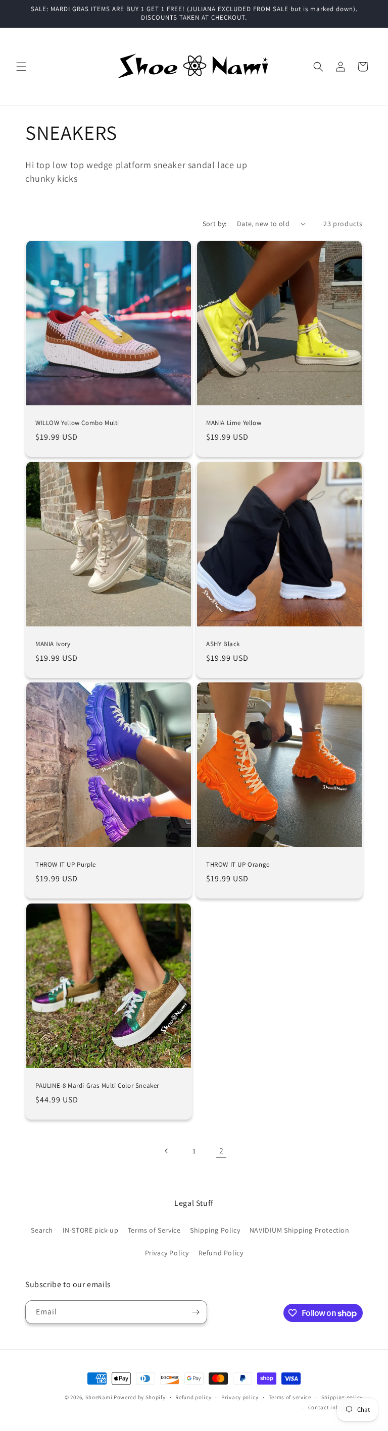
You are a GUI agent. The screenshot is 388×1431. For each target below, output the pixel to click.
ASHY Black (223, 644)
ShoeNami (99, 1397)
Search (42, 1230)
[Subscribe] (195, 1312)
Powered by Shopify (140, 1397)
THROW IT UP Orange (238, 865)
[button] (21, 67)
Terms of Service (154, 1230)
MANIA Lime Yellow (233, 423)
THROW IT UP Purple (65, 865)
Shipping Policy (215, 1230)
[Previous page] (167, 1151)
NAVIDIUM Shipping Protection (300, 1230)
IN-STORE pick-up (91, 1230)
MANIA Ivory (53, 644)
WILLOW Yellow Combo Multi (77, 423)
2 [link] (221, 1150)
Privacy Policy (167, 1252)
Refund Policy (221, 1252)
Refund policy (193, 1397)
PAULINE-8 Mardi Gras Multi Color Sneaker (97, 1086)
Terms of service (290, 1397)
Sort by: (215, 223)
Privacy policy (240, 1397)
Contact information (335, 1407)
